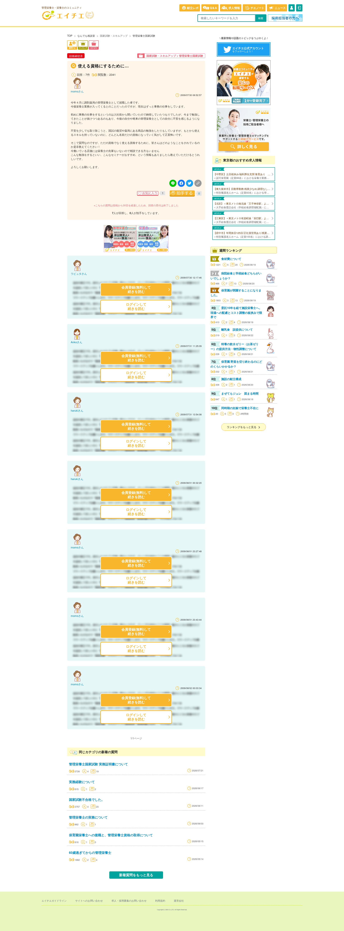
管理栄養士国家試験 (144, 35)
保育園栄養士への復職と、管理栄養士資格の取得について (111, 835)
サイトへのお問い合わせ (89, 900)
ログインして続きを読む (136, 306)
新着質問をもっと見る (136, 874)
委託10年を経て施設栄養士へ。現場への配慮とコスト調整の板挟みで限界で (236, 312)
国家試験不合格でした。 (86, 799)
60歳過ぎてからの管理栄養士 (90, 852)
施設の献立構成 (231, 379)
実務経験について (82, 781)
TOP (69, 35)
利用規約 (160, 900)
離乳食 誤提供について (237, 329)
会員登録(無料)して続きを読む (136, 289)
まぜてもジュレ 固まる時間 (240, 393)
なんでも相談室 (86, 35)
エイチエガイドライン (54, 900)
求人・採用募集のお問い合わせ (129, 900)
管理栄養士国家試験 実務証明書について (98, 764)
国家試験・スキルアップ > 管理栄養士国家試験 (174, 56)
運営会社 (179, 900)
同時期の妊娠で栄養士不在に (240, 408)
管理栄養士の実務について (88, 817)
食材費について (231, 259)
